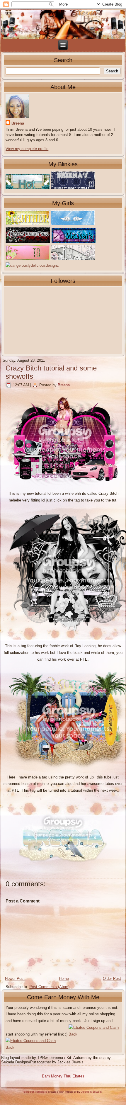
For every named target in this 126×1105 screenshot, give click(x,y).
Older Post (112, 978)
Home (64, 978)
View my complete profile (27, 149)
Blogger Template (35, 1091)
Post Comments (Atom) (49, 987)
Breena (17, 123)
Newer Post (15, 978)
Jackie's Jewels (91, 1091)
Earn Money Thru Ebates (63, 1076)
